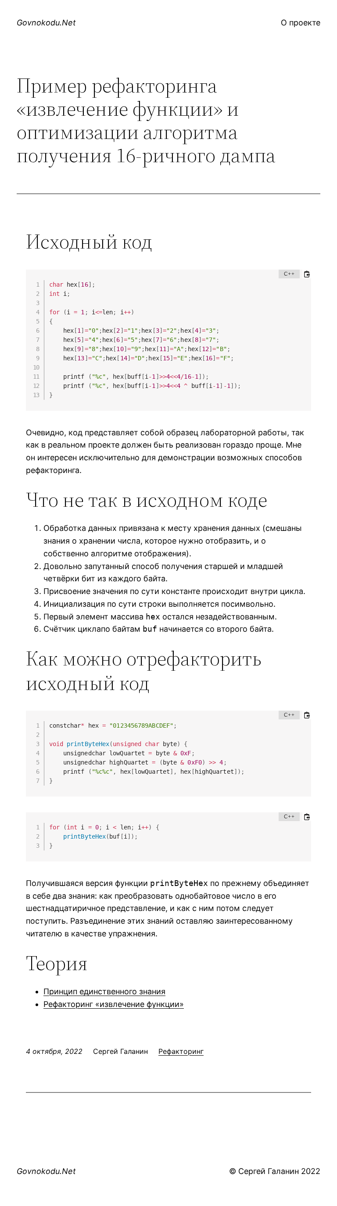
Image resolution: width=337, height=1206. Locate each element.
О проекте (300, 22)
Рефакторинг (181, 1051)
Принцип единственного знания (104, 991)
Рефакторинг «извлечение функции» (113, 1004)
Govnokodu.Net (46, 22)
